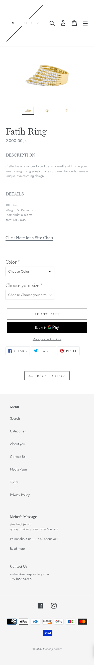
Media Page (18, 469)
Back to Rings (51, 375)
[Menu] (85, 23)
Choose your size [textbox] (24, 285)
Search (15, 418)
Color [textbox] (13, 262)
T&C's (14, 482)
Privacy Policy (20, 494)
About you (17, 443)
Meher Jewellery (52, 649)
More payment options (47, 339)
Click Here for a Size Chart (29, 237)
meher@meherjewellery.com (29, 574)
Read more (17, 548)
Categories (18, 431)
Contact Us (18, 456)
